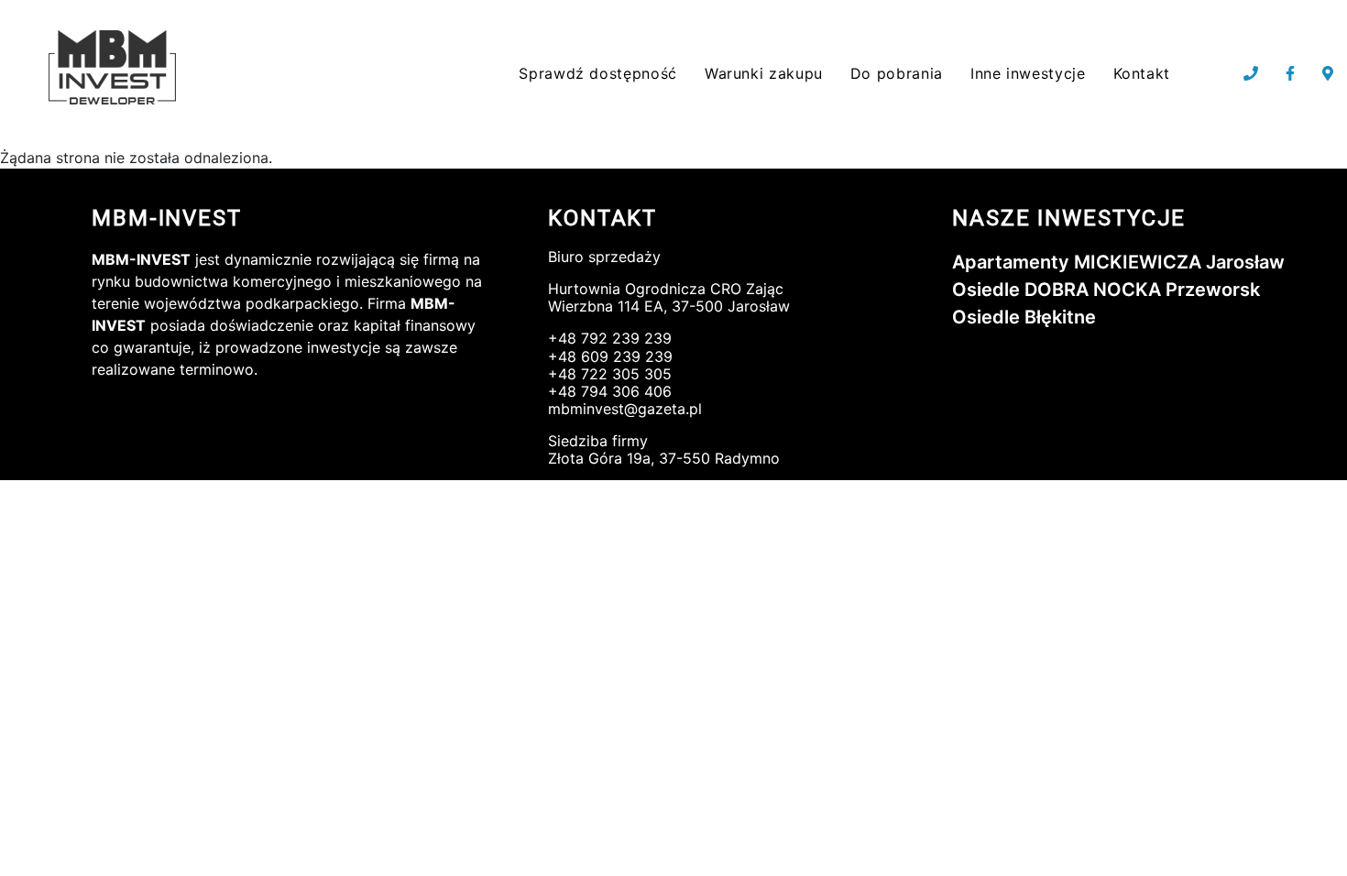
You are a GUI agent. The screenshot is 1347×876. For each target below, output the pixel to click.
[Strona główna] (115, 68)
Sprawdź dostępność (598, 73)
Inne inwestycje (1028, 73)
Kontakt (1141, 73)
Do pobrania (896, 73)
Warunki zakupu (764, 73)
